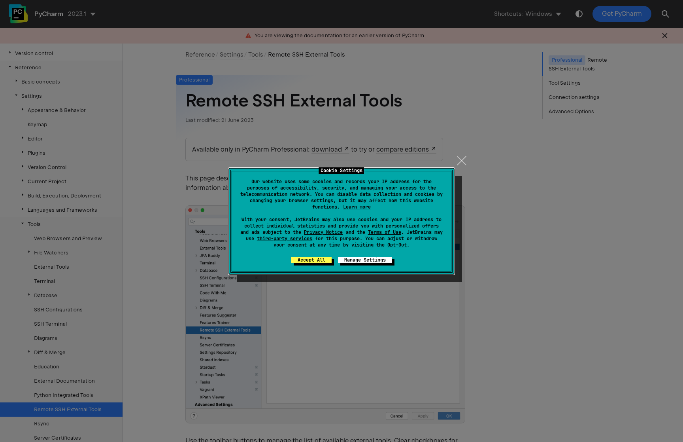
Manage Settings (365, 260)
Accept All (311, 260)
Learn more (357, 207)
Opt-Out (397, 245)
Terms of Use (384, 232)
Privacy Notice (323, 232)
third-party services (284, 238)
